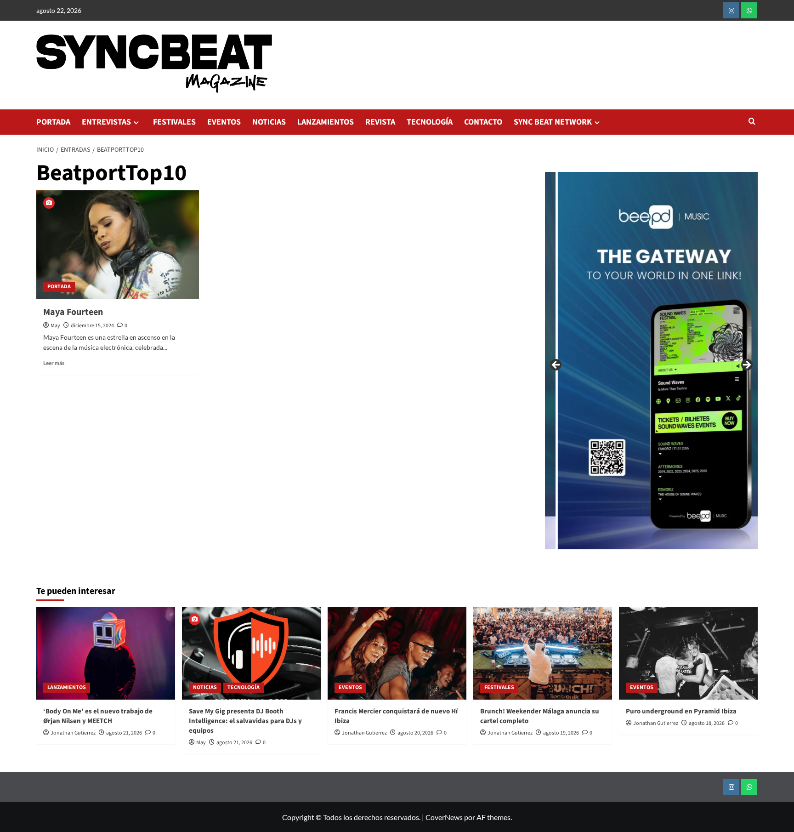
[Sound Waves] (610, 360)
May (55, 326)
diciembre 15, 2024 (92, 326)
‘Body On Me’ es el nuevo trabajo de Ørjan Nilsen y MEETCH (98, 716)
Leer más (53, 362)
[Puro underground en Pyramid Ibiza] (688, 653)
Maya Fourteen (73, 312)
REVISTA (380, 122)
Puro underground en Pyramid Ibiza (681, 711)
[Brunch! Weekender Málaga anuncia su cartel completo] (542, 653)
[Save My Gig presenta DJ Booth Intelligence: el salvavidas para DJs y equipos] (251, 653)
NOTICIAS (269, 122)
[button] (752, 122)
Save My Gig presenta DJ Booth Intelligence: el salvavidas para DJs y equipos (245, 721)
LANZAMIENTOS (325, 122)
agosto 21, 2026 (124, 733)
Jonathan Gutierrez (73, 733)
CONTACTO (483, 122)
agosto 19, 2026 (561, 733)
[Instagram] (731, 10)
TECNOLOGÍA (430, 122)
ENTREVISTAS (106, 122)
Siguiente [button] (746, 365)
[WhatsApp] (749, 10)
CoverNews (444, 817)
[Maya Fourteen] (117, 244)
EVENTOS (224, 122)
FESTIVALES (174, 122)
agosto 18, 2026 (707, 723)
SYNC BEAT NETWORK (553, 122)
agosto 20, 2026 (415, 733)
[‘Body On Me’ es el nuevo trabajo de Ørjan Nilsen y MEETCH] (105, 653)
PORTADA (53, 122)
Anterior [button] (556, 365)
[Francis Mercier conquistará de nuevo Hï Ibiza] (397, 653)
